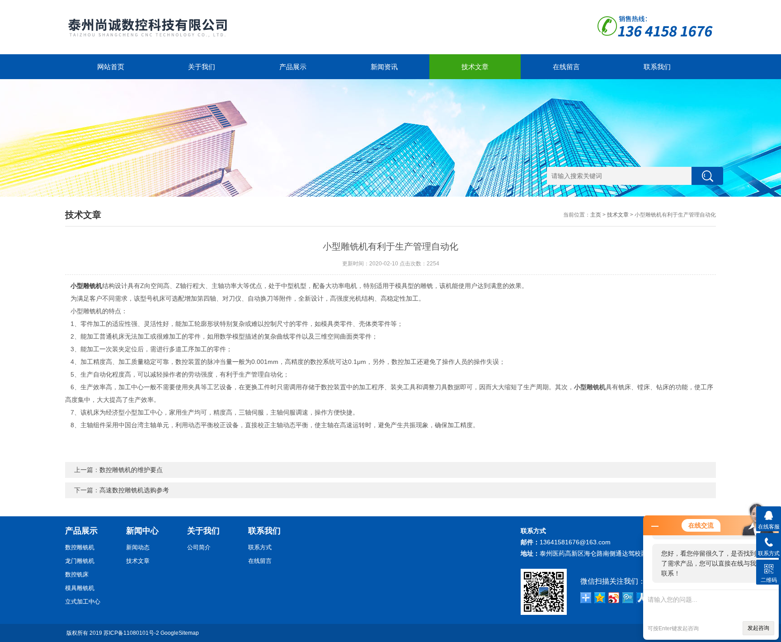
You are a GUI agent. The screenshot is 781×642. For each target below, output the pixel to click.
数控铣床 (77, 574)
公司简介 (199, 547)
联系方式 (260, 547)
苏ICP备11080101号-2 (131, 633)
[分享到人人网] (642, 597)
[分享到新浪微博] (614, 597)
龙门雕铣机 (79, 560)
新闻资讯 (384, 67)
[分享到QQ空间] (600, 597)
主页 (595, 215)
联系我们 (657, 67)
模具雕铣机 (79, 588)
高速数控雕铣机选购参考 (134, 490)
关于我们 (201, 67)
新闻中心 (142, 530)
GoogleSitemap (179, 633)
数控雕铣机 (79, 547)
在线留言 (566, 67)
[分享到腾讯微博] (628, 597)
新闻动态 (138, 547)
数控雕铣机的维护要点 (131, 469)
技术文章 (475, 67)
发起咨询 (758, 628)
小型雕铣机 (86, 285)
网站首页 (110, 67)
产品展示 (292, 67)
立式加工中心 (82, 601)
